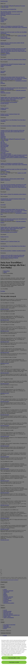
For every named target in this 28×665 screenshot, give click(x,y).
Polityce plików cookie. (8, 654)
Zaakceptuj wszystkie (14, 662)
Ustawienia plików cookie (14, 657)
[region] (14, 650)
